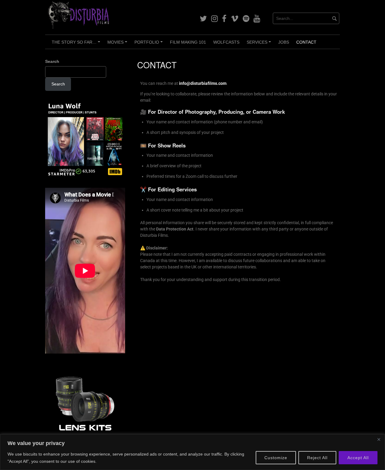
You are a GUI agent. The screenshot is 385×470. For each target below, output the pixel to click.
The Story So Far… (77, 44)
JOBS (283, 42)
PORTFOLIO (149, 44)
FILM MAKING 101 (188, 42)
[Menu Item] (203, 18)
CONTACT (306, 42)
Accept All (358, 457)
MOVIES (118, 44)
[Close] (378, 439)
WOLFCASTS (226, 42)
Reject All (317, 457)
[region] (192, 452)
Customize (275, 457)
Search (52, 61)
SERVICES (260, 44)
